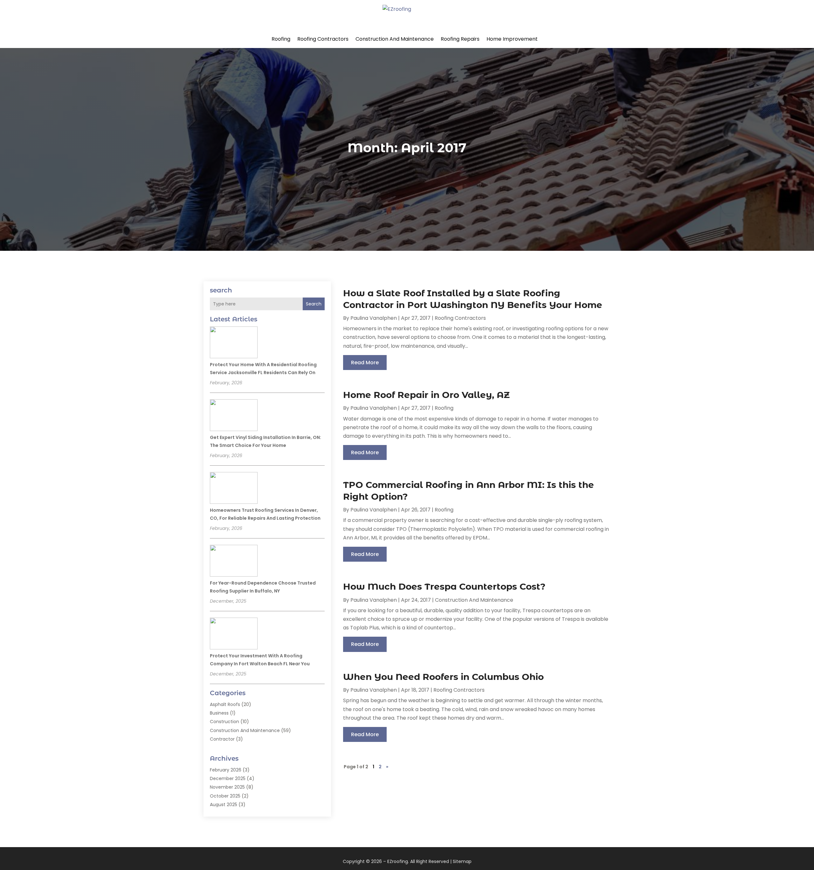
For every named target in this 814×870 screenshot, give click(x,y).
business (219, 713)
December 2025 (227, 778)
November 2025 (227, 787)
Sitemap (462, 861)
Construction (224, 721)
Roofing (281, 39)
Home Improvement (512, 39)
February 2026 (225, 770)
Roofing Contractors (322, 39)
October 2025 (225, 796)
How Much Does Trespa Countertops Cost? (444, 586)
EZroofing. (398, 861)
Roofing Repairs (460, 39)
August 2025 (223, 804)
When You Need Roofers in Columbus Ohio (443, 676)
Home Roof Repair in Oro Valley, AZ (426, 394)
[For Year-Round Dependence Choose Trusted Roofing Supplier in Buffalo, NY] (234, 562)
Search (313, 304)
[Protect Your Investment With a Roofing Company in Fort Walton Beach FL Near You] (234, 634)
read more (365, 362)
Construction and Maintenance (394, 39)
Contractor (222, 739)
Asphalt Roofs (225, 704)
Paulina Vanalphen (373, 318)
